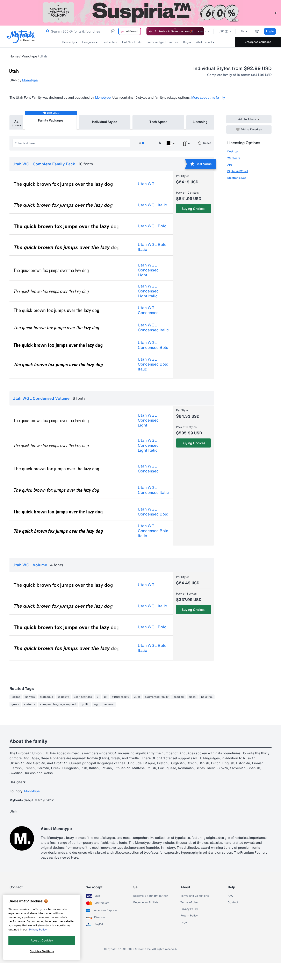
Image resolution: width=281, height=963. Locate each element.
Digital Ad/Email (237, 171)
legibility (63, 697)
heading (178, 697)
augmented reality (156, 697)
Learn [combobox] (202, 31)
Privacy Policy (189, 909)
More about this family (208, 97)
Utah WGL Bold (152, 226)
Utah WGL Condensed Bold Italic (153, 364)
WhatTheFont (204, 42)
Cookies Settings (42, 951)
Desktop (232, 151)
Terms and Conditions (194, 896)
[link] (47, 31)
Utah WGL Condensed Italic (153, 327)
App (229, 165)
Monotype (29, 56)
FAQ (230, 896)
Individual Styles (104, 121)
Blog (185, 42)
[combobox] (92, 31)
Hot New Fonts (132, 42)
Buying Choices (193, 208)
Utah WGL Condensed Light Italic (148, 291)
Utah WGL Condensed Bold (153, 345)
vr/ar (137, 697)
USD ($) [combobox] (223, 31)
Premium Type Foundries (162, 42)
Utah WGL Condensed (148, 310)
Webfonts (233, 158)
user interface (83, 697)
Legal (184, 922)
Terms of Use (189, 902)
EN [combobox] (242, 31)
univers (30, 697)
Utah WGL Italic (152, 205)
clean (192, 697)
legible (16, 697)
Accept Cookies (42, 940)
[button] (276, 12)
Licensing (200, 121)
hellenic (108, 704)
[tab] (16, 122)
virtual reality (120, 697)
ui (98, 697)
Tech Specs (158, 121)
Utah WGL (147, 184)
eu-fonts (29, 704)
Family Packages (51, 120)
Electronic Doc (236, 178)
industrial (206, 697)
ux (105, 697)
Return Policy (189, 915)
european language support (58, 704)
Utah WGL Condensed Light (148, 270)
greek (15, 704)
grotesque (46, 697)
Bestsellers (109, 42)
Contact (233, 902)
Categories (88, 42)
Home (14, 56)
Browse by (68, 42)
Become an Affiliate (146, 902)
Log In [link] (270, 31)
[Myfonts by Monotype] (20, 36)
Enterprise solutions (258, 42)
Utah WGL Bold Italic (152, 247)
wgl (96, 704)
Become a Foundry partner (150, 896)
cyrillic (85, 704)
